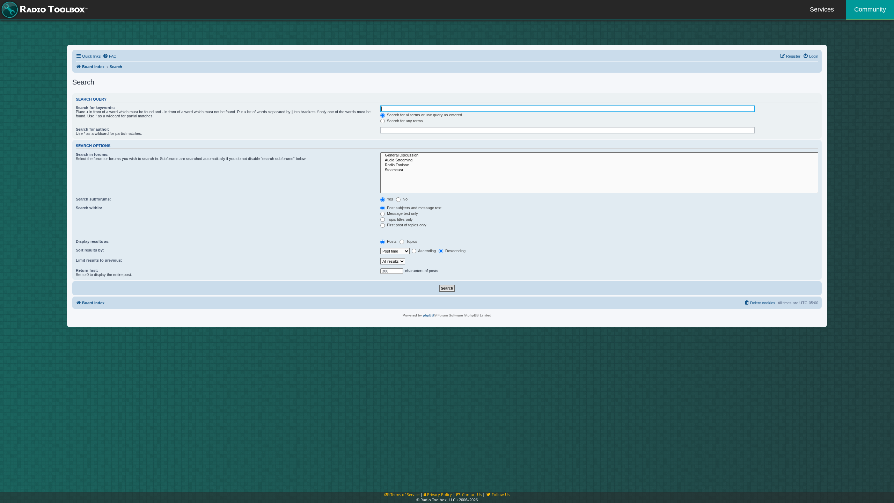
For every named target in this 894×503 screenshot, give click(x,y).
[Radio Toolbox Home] (43, 10)
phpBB (428, 315)
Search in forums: (92, 154)
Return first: (87, 270)
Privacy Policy (439, 494)
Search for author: (92, 129)
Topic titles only (399, 219)
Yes (389, 199)
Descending (455, 251)
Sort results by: (90, 250)
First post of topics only (406, 225)
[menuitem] (110, 56)
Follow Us (500, 494)
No (405, 199)
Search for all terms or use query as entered (424, 115)
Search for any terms (404, 121)
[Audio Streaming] (599, 160)
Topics (411, 241)
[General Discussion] (599, 155)
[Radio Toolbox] (599, 165)
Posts (391, 241)
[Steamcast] (599, 170)
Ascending (426, 251)
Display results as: (93, 241)
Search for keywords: (95, 107)
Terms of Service (404, 494)
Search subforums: (93, 199)
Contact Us (471, 494)
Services (822, 9)
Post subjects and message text (413, 208)
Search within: (89, 208)
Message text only (402, 213)
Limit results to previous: (99, 260)
